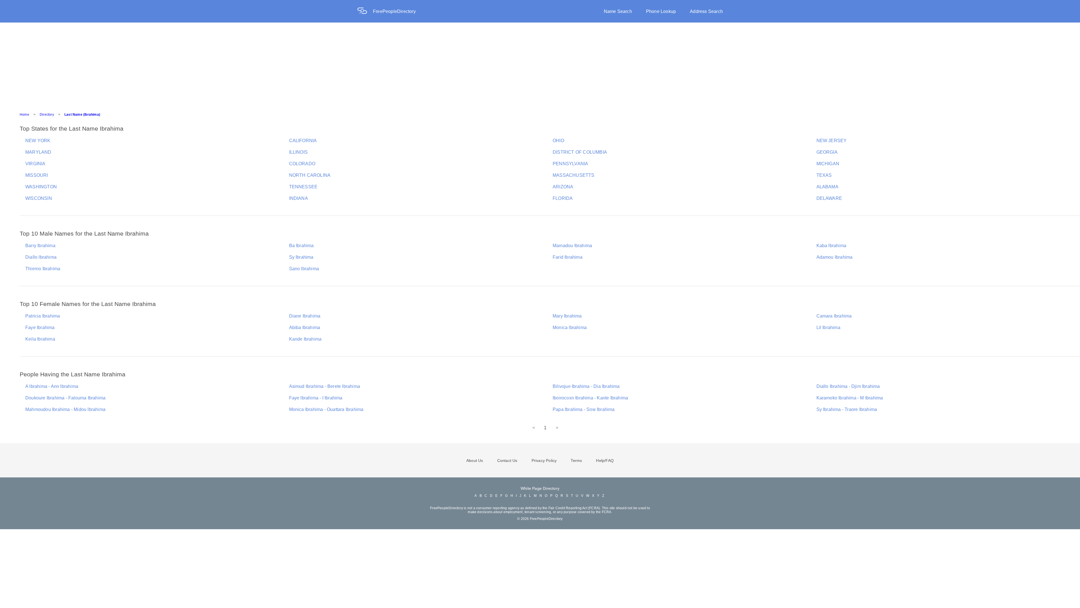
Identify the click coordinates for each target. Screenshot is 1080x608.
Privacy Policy (544, 460)
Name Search (618, 11)
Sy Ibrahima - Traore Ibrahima (846, 409)
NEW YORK (38, 140)
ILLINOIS (298, 152)
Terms (576, 460)
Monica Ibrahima (570, 327)
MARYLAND (38, 152)
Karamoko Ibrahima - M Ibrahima (849, 397)
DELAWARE (829, 198)
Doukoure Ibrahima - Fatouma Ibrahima (65, 397)
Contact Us (507, 460)
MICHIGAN (828, 163)
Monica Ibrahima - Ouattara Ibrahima (326, 409)
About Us (474, 460)
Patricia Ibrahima (42, 316)
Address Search (706, 11)
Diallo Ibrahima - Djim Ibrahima (848, 386)
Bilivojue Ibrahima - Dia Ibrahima (586, 386)
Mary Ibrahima (567, 316)
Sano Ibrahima (304, 268)
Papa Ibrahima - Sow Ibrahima (584, 409)
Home (24, 115)
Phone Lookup (661, 11)
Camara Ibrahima (834, 316)
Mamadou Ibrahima (572, 245)
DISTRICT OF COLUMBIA (580, 152)
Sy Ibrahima (301, 257)
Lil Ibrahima (828, 327)
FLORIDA (563, 198)
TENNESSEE (303, 186)
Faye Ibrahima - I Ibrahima (316, 397)
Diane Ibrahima (305, 316)
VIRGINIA (35, 163)
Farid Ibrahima (567, 257)
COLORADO (302, 163)
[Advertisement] (540, 64)
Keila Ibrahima (40, 339)
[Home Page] (365, 11)
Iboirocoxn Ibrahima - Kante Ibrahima (590, 397)
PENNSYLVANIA (570, 163)
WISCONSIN (38, 198)
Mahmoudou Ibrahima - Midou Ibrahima (65, 409)
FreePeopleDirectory (394, 11)
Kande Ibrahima (305, 339)
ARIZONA (563, 186)
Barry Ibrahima (40, 245)
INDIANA (298, 198)
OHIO (558, 140)
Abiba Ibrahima (304, 327)
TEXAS (824, 175)
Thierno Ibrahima (42, 268)
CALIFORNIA (303, 140)
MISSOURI (36, 175)
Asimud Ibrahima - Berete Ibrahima (324, 386)
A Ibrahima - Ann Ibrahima (51, 386)
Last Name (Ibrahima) (82, 115)
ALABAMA (827, 186)
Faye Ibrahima (40, 327)
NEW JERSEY (831, 140)
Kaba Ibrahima (831, 245)
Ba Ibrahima (301, 245)
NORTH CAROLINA (310, 175)
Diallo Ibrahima (41, 257)
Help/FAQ (605, 460)
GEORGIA (827, 152)
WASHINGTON (41, 186)
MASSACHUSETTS (574, 175)
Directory (47, 115)
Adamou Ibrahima (834, 257)
